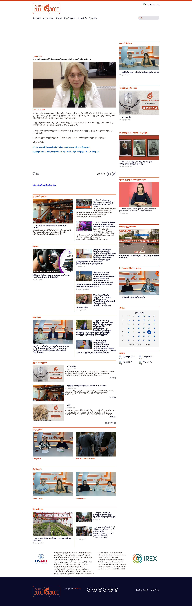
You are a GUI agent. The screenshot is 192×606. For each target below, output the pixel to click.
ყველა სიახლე (110, 423)
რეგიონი (38, 56)
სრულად (113, 378)
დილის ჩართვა (37, 498)
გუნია (69, 405)
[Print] (34, 173)
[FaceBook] (113, 65)
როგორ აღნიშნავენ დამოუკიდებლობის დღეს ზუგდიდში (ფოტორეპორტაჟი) (104, 515)
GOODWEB (77, 589)
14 (139, 332)
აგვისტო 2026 (139, 313)
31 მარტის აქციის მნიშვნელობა (133, 297)
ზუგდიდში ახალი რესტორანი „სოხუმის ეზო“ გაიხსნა (86, 385)
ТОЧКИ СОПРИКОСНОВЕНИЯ (85, 458)
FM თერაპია (37, 458)
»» (156, 313)
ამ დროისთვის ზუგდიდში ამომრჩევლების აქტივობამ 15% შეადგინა (61, 147)
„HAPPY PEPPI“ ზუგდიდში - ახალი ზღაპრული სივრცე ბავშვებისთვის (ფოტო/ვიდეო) (104, 224)
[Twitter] (113, 174)
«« (123, 313)
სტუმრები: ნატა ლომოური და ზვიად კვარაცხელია (140, 72)
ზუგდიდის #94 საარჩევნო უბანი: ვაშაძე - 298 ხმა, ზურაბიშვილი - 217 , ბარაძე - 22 (66, 152)
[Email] (38, 173)
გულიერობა (71, 366)
